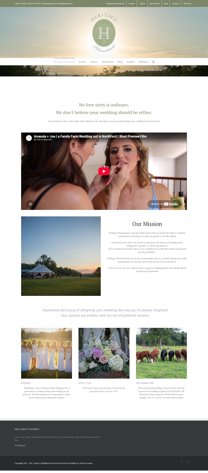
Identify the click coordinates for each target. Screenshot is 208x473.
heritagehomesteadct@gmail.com (58, 3)
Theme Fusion (86, 463)
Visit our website (154, 397)
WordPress (73, 463)
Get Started (20, 445)
